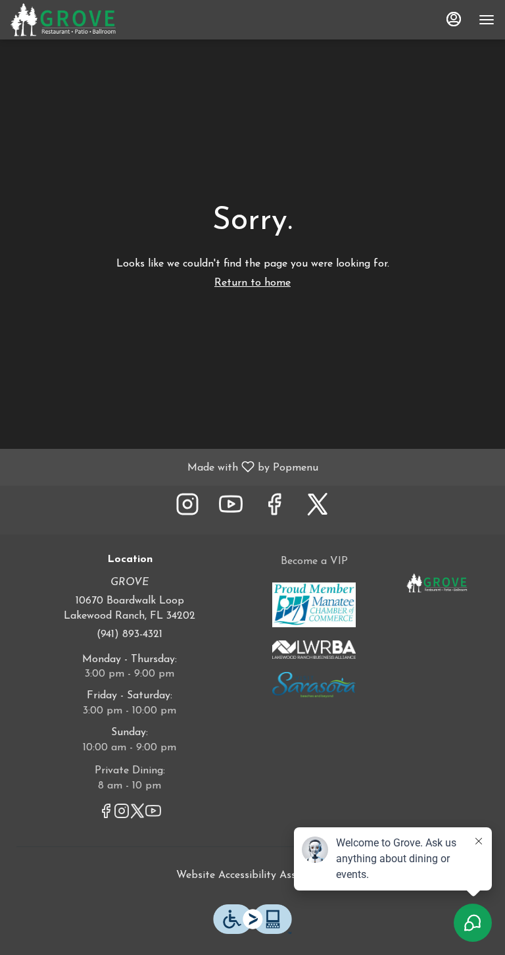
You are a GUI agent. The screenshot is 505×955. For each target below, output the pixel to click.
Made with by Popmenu (164, 467)
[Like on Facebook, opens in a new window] (274, 509)
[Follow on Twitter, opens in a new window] (317, 509)
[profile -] (454, 19)
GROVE (437, 583)
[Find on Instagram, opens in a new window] (187, 509)
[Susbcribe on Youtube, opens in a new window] (231, 509)
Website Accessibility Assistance (252, 875)
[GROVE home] (70, 19)
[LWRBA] (314, 649)
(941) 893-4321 (129, 634)
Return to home (252, 283)
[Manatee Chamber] (314, 604)
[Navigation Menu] (486, 20)
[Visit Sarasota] (314, 684)
